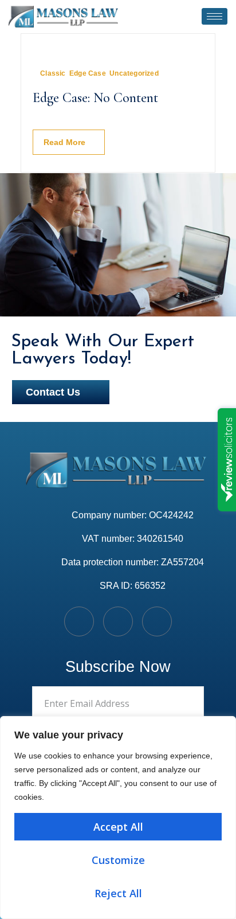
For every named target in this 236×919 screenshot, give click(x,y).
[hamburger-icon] (214, 16)
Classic (52, 73)
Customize (118, 860)
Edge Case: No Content (95, 97)
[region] (118, 817)
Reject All (118, 893)
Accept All (118, 827)
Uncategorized (134, 73)
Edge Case (87, 73)
